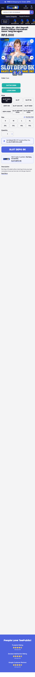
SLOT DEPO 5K (17, 149)
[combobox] (15, 12)
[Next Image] (31, 57)
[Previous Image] (3, 57)
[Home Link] (13, 7)
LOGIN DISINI (11, 90)
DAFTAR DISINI (11, 85)
